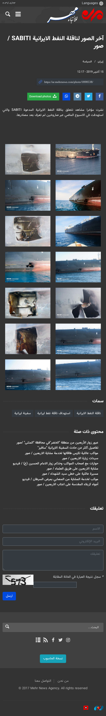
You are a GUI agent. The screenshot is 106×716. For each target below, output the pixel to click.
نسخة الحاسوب (53, 658)
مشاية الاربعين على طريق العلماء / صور (72, 468)
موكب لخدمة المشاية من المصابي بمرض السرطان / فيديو (60, 479)
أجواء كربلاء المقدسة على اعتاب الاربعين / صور (67, 484)
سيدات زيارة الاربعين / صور (80, 458)
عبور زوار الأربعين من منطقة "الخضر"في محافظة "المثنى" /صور (57, 442)
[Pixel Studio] (83, 708)
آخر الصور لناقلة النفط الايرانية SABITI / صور (55, 42)
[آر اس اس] (45, 640)
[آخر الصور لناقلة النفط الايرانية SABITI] (78, 159)
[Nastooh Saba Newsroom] (96, 708)
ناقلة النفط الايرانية (89, 413)
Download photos (40, 97)
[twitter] (60, 640)
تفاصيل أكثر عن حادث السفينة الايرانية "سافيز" (68, 447)
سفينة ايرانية (22, 413)
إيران (100, 61)
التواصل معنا (43, 681)
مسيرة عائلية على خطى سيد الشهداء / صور (70, 473)
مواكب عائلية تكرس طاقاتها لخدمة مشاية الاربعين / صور (61, 453)
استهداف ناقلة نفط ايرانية (53, 413)
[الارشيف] (38, 640)
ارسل (9, 596)
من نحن (63, 681)
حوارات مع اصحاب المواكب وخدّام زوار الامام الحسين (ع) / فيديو (55, 463)
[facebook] (53, 640)
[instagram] (68, 640)
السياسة (87, 61)
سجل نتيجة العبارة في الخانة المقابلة (78, 577)
